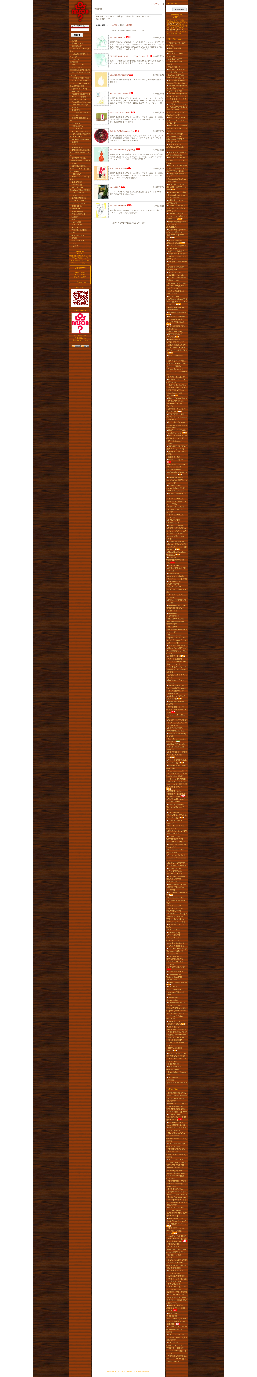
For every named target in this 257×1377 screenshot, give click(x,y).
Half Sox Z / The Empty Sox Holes (122, 131)
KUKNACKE (77, 182)
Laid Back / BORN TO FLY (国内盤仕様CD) (175, 71)
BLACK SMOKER (79, 198)
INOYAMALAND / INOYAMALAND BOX (175, 729)
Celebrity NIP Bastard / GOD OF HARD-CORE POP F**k (175, 747)
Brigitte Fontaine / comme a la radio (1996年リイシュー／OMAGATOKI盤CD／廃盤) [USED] (176, 1201)
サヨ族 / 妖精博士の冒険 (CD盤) (176, 44)
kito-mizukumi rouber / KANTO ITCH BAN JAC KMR (175, 900)
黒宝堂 (74, 238)
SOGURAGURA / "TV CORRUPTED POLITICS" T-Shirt (176, 160)
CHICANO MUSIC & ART (79, 119)
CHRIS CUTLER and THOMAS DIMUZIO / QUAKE (175, 509)
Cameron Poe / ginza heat (177, 312)
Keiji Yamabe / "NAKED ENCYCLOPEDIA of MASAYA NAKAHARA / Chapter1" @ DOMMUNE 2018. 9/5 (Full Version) (176, 1008)
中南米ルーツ (77, 91)
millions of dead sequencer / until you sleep (176, 473)
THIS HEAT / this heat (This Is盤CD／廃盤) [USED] (175, 1230)
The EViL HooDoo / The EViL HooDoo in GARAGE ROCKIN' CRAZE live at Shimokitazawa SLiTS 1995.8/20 (176, 390)
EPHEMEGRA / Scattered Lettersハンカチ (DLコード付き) (176, 128)
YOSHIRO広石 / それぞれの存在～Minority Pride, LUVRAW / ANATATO (176, 1034)
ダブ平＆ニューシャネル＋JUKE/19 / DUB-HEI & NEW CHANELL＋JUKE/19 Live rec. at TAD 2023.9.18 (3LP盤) (176, 109)
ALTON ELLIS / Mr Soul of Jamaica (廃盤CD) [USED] (176, 1329)
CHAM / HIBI (173, 573)
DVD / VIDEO (77, 225)
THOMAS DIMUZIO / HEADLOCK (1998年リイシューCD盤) (176, 501)
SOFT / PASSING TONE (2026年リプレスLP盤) (176, 437)
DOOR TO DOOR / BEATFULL (174, 55)
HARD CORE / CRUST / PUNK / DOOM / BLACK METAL (80, 152)
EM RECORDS (77, 195)
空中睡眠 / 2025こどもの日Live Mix (176, 381)
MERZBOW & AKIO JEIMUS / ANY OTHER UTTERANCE (175, 621)
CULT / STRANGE (79, 201)
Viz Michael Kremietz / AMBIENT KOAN (175, 800)
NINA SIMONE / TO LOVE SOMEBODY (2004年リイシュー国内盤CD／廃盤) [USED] (176, 1299)
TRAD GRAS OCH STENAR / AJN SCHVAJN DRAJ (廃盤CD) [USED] (176, 1162)
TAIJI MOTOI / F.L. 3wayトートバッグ (176, 292)
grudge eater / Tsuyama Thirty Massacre (175, 308)
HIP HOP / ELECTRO (80, 131)
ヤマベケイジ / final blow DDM (174, 1017)
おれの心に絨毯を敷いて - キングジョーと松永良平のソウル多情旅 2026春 (176, 349)
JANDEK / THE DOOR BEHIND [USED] (176, 1129)
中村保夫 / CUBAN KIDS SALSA (174, 201)
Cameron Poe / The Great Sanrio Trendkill (176, 180)
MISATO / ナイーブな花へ (120, 112)
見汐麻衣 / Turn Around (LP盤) (176, 453)
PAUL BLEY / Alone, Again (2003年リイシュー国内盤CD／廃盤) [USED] (176, 1192)
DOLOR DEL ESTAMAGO (76, 207)
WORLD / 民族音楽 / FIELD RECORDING (78, 98)
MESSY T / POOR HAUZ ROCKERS (174, 241)
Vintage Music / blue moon (81, 102)
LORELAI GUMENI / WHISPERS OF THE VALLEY (175, 403)
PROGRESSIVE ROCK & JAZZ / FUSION (79, 84)
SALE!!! (75, 246)
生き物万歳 (76, 110)
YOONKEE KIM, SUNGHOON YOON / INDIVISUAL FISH (175, 908)
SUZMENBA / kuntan (118, 37)
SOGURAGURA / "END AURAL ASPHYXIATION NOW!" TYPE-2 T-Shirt (176, 168)
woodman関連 (77, 185)
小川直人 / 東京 (174, 656)
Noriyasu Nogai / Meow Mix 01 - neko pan (175, 196)
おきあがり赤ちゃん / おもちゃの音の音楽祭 (175, 944)
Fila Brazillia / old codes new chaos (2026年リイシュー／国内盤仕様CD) (176, 319)
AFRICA (75, 107)
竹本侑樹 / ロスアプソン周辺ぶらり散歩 (176, 1022)
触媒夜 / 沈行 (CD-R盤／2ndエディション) (176, 431)
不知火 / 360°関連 (78, 214)
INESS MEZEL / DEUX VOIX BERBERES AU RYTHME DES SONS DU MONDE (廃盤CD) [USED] (176, 1108)
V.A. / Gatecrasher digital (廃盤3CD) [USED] (176, 1145)
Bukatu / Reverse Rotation (177, 982)
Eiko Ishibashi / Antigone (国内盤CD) (176, 740)
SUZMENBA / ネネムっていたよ (122, 150)
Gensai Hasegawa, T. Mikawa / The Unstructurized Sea (176, 371)
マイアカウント (157, 4)
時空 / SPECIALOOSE (80, 219)
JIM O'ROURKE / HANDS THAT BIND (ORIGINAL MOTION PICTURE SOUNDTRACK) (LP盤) (175, 961)
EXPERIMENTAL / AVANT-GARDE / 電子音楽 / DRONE (79, 168)
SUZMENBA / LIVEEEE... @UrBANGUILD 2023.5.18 (176, 1080)
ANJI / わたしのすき (176, 251)
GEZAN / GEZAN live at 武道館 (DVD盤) (176, 279)
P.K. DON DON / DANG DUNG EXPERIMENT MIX (176, 755)
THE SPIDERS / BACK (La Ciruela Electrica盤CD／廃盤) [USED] (176, 1184)
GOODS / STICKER (79, 235)
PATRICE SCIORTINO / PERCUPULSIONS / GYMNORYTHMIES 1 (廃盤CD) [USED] (176, 1212)
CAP (73, 233)
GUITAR (75, 142)
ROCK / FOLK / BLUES (81, 81)
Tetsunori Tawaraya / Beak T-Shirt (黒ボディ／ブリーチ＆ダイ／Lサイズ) (176, 88)
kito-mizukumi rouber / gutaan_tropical (175, 851)
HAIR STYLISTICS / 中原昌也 (80, 178)
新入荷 (74, 41)
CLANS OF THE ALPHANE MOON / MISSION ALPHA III (174, 871)
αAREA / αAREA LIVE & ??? (176, 893)
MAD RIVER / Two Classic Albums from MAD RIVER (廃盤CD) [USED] (176, 1221)
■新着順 (129, 25)
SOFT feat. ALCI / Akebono (173, 442)
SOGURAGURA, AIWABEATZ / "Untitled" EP (175, 147)
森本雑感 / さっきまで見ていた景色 (176, 410)
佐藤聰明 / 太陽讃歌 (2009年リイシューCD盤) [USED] (176, 1308)
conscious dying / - (175, 932)
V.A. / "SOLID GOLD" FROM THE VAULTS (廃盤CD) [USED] (176, 1337)
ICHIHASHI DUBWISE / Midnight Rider (176, 845)
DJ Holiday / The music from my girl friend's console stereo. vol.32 (176, 425)
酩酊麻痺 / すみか (175, 791)
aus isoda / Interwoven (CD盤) (175, 537)
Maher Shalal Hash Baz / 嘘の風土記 (176, 553)
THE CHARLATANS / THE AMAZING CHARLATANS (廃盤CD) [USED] (176, 1153)
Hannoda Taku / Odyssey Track (176, 1073)
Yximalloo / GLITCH (176, 972)
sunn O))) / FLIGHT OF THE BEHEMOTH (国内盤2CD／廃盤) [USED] (176, 1238)
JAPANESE (76, 123)
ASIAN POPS (77, 129)
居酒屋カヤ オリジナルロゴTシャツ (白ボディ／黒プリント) (176, 256)
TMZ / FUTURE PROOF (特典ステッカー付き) (176, 447)
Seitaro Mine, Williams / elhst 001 (175, 703)
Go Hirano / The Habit (176, 541)
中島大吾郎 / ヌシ (175, 67)
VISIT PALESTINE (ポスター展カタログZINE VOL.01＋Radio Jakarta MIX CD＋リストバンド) (176, 918)
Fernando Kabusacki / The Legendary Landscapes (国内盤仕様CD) (176, 547)
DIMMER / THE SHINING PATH (173, 521)
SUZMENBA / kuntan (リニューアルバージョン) (128, 56)
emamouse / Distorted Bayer (175, 993)
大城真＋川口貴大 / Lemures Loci (174, 821)
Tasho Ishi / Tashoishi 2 (176, 645)
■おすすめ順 (112, 25)
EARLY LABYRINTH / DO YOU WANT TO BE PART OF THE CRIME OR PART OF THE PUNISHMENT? (176, 1058)
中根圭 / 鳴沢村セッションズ (176, 175)
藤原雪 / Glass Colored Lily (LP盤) (175, 888)
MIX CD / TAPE (78, 65)
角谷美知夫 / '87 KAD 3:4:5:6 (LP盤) (175, 697)
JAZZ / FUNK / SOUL (80, 113)
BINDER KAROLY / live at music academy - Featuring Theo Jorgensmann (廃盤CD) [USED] (176, 1097)
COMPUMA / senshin (176, 491)
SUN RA (75, 115)
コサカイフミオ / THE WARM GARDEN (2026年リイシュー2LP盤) (176, 363)
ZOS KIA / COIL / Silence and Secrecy (176, 596)
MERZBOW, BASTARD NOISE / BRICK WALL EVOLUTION (176, 608)
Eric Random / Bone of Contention (175, 681)
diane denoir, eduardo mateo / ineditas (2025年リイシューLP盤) (176, 480)
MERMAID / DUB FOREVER (174, 335)
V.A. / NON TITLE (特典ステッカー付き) (176, 761)
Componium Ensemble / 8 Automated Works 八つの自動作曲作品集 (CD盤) (176, 773)
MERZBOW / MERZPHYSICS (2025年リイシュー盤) (176, 629)
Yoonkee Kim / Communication (172, 998)
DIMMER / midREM (176, 525)
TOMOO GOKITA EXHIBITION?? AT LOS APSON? (175, 1042)
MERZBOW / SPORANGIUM (172, 614)
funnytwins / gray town (176, 464)
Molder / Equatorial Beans (177, 398)
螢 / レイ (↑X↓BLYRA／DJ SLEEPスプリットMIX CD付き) (176, 651)
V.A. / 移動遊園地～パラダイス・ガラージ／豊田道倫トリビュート (176, 661)
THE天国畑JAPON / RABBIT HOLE (175, 692)
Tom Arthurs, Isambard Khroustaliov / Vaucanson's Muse (176, 858)
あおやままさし (78, 147)
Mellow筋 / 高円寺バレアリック (79, 55)
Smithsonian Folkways (80, 105)
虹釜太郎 (75, 217)
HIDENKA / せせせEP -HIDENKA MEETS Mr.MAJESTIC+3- (176, 879)
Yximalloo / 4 (173, 954)
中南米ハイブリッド (80, 89)
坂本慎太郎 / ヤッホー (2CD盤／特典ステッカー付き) (176, 709)
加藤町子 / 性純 (174, 457)
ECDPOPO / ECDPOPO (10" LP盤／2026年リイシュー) (176, 187)
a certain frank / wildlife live (175, 716)
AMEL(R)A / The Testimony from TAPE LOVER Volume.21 (174, 977)
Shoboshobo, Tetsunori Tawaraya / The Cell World (175, 81)
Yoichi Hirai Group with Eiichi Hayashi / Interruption (176, 686)
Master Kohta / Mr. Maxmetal (174, 49)
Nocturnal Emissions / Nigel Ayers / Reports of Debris (175, 807)
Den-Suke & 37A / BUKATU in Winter (173, 988)
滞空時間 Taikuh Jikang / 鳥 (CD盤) (176, 735)
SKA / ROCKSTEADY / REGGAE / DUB (80, 135)
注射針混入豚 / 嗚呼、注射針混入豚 (176, 268)
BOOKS (75, 227)
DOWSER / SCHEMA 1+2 (175, 357)
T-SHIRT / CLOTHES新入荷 (79, 50)
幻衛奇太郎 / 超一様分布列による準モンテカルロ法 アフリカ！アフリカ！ (176, 234)
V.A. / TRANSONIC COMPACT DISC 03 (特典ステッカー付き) (176, 815)
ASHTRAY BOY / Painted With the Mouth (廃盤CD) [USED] (176, 1117)
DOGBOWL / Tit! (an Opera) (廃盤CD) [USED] (175, 1123)
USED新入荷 (77, 46)
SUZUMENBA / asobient (119, 94)
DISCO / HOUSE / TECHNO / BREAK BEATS (80, 68)
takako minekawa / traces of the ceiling (176, 767)
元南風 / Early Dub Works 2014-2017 (176, 676)
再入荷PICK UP (78, 43)
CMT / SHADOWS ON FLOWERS (176, 569)
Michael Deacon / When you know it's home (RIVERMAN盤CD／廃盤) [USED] (176, 1137)
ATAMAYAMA (77, 211)
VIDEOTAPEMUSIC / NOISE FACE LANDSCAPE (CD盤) (175, 329)
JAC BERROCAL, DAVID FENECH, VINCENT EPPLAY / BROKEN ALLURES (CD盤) (176, 586)
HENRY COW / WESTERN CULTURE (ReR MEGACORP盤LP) (175, 839)
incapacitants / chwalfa (176, 576)
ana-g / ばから (115, 187)
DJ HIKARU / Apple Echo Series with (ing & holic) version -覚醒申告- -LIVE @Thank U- (176, 138)
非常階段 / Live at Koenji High (176, 263)
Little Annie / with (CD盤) (177, 579)
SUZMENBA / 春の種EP (119, 75)
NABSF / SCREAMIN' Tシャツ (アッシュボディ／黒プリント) (176, 208)
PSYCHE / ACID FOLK (80, 78)
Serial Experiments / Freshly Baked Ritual (174, 468)
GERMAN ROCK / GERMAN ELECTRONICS (80, 159)
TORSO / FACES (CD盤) (177, 720)
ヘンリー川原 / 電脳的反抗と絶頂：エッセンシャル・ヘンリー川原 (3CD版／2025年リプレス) (176, 783)
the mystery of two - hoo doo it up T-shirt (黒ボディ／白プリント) (176, 285)
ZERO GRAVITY (78, 193)
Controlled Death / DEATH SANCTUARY (175, 341)
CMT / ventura (173, 565)
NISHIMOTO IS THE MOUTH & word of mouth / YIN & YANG (176, 417)
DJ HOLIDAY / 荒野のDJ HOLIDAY (176, 247)
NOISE (74, 163)
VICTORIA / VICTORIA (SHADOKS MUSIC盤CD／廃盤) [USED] (176, 1358)
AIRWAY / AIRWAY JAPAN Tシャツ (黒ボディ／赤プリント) (176, 216)
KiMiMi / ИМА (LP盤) (176, 377)
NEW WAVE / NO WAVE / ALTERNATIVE (80, 74)
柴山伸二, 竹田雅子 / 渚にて (176, 494)
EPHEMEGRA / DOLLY (177, 884)
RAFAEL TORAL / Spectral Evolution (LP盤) (175, 486)
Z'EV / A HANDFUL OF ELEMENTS (176, 601)
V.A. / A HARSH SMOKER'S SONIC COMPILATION (173, 938)
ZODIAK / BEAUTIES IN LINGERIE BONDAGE (176, 864)
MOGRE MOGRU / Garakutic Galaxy (174, 1068)
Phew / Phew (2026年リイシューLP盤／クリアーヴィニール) (176, 120)
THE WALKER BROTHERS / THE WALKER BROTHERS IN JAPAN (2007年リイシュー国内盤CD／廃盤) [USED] (176, 1250)
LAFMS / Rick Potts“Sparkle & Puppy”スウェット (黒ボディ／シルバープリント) (176, 300)
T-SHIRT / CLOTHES (79, 230)
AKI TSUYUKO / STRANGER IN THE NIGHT (174, 61)
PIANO (74, 145)
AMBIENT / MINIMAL (80, 139)
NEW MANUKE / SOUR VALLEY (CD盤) (176, 724)
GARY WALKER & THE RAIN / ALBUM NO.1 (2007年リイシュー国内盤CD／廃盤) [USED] (176, 1264)
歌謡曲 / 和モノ (78, 126)
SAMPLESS (76, 222)
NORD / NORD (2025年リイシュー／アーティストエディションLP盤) (176, 531)
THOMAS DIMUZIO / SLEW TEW (175, 516)
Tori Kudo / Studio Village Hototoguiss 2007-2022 (176, 949)
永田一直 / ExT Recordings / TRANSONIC (80, 188)
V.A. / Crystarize (174, 930)
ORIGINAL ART (78, 241)
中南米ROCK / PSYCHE (81, 94)
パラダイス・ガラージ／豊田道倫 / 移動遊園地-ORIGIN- (176, 669)
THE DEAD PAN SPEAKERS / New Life (175, 273)
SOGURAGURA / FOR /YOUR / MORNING (176, 153)
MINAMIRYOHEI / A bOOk (175, 925)
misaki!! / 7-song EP (175, 460)
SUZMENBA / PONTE (118, 206)
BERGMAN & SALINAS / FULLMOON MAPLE (176, 832)
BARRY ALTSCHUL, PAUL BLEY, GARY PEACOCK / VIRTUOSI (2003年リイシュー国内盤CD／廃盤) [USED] (176, 1276)
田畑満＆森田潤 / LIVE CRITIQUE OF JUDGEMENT (176, 224)
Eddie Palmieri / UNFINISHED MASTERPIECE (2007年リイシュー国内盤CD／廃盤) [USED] (176, 1318)
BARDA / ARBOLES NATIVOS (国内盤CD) (175, 76)
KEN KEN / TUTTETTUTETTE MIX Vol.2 (175, 560)
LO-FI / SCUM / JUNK (80, 203)
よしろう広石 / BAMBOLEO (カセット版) (176, 1028)
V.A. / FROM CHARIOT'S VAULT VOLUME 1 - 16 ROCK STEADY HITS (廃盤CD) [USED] (176, 1348)
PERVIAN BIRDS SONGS (174, 1049)
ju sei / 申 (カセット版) (177, 192)
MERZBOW (76, 174)
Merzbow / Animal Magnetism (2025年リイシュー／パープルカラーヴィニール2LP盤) (176, 639)
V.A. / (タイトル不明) (118, 168)
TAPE (74, 243)
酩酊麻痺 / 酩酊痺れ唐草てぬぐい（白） (176, 795)
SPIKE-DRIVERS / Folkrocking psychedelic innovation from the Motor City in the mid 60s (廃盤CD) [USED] (175, 1173)
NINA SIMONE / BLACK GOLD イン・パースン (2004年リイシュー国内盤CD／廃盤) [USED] (176, 1288)
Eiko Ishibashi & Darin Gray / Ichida (175, 827)
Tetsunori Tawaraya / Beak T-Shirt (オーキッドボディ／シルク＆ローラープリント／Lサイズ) (176, 98)
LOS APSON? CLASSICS (76, 60)
